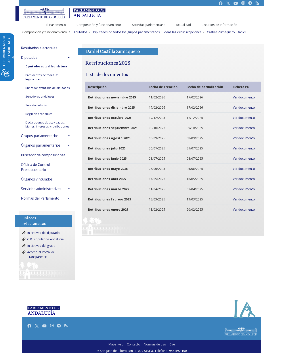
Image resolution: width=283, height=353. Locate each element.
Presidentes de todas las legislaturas (42, 77)
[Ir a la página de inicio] (44, 13)
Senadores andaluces (40, 96)
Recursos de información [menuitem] (219, 25)
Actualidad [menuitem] (183, 25)
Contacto (133, 344)
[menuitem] (46, 48)
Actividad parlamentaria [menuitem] (148, 25)
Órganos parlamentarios (41, 145)
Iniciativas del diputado (43, 233)
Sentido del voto (36, 105)
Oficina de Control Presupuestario (35, 167)
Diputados (29, 57)
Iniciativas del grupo (41, 245)
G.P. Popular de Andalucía (45, 239)
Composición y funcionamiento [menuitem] (98, 25)
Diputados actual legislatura (46, 66)
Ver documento (244, 97)
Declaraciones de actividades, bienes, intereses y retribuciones (47, 125)
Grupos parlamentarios (40, 135)
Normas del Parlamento (40, 198)
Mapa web (115, 344)
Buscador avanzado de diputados (47, 88)
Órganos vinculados (37, 179)
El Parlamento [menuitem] (56, 25)
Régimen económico (38, 114)
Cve (172, 344)
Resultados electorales (39, 48)
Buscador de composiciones (43, 155)
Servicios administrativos (41, 188)
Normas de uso (155, 344)
